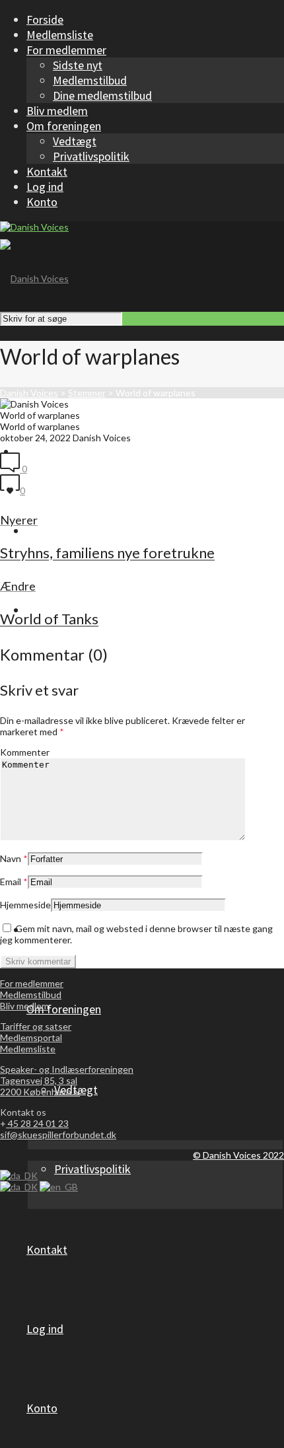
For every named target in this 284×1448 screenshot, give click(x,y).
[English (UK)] (59, 1186)
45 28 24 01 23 (37, 1123)
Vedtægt (74, 141)
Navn (10, 858)
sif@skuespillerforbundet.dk (58, 1134)
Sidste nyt (77, 65)
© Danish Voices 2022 (238, 1155)
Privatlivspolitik (91, 156)
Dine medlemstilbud (102, 95)
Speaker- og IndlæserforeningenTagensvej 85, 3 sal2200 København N (66, 1080)
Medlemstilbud (90, 80)
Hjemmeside (25, 904)
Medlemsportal (31, 1037)
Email (10, 881)
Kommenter (25, 752)
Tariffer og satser (35, 1026)
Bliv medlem (24, 1005)
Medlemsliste (27, 1048)
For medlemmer (31, 983)
